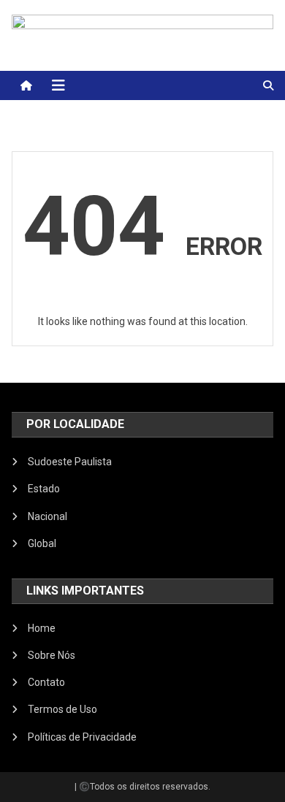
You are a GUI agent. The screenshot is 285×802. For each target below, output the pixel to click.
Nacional (47, 516)
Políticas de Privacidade (82, 737)
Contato (46, 682)
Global (42, 543)
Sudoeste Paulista (70, 461)
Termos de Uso (62, 709)
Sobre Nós (51, 655)
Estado (44, 488)
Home (42, 628)
